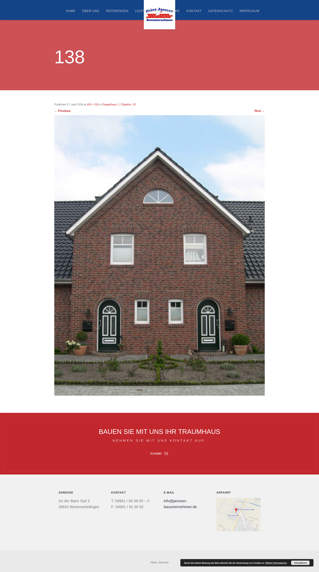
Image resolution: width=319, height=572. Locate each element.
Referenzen (117, 11)
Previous (62, 110)
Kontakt (194, 11)
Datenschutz (220, 11)
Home (71, 11)
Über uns (90, 11)
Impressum (249, 11)
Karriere (171, 11)
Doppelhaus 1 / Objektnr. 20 (119, 104)
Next (260, 110)
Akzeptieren (300, 562)
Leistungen (145, 11)
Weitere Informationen (276, 562)
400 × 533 (93, 104)
